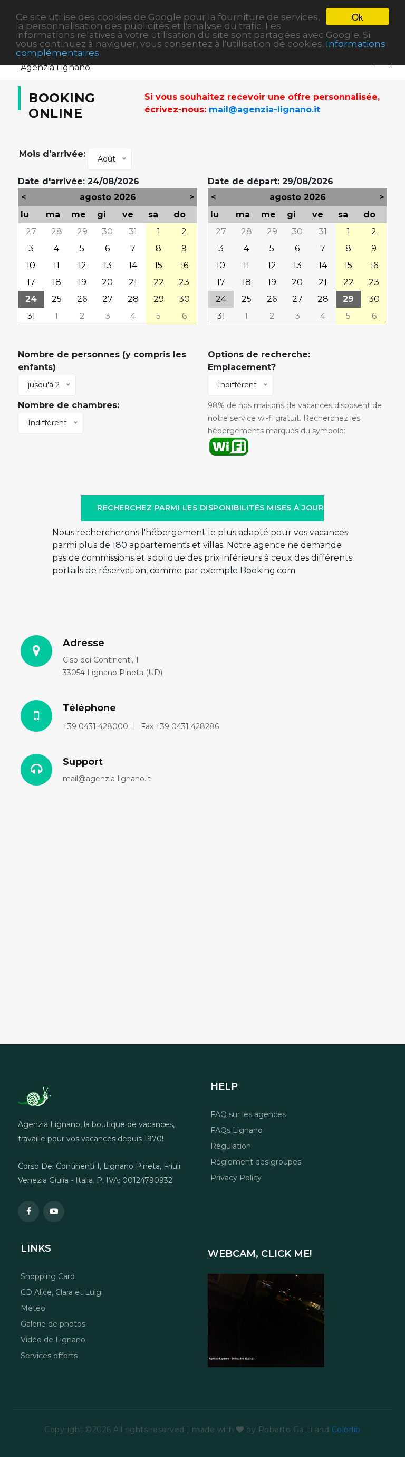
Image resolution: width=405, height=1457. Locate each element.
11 (56, 265)
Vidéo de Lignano (53, 1340)
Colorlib (346, 1429)
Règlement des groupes (255, 1162)
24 (31, 299)
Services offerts (49, 1355)
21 (133, 282)
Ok (357, 16)
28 (56, 231)
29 (82, 231)
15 (158, 265)
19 (82, 282)
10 (30, 265)
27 (31, 231)
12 (82, 265)
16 (184, 265)
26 (82, 299)
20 (107, 282)
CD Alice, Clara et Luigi (62, 1292)
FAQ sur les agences (248, 1114)
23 (184, 282)
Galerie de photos (53, 1324)
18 (56, 282)
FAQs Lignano (236, 1130)
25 (57, 299)
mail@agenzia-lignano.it (264, 110)
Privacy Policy (236, 1177)
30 (107, 231)
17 (31, 282)
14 (133, 265)
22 (158, 282)
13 (107, 265)
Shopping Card (48, 1276)
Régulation (230, 1146)
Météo (33, 1308)
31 (133, 231)
